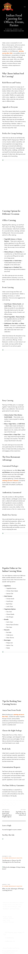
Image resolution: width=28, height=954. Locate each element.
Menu (24, 6)
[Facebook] (7, 804)
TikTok (8, 910)
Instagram (5, 910)
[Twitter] (10, 804)
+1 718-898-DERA (9, 938)
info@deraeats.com (9, 941)
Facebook (3, 910)
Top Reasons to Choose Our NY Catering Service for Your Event (11, 861)
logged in (10, 829)
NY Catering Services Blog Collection (14, 31)
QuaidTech (11, 953)
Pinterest (10, 910)
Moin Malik (9, 29)
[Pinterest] (13, 804)
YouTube (12, 910)
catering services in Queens (10, 480)
